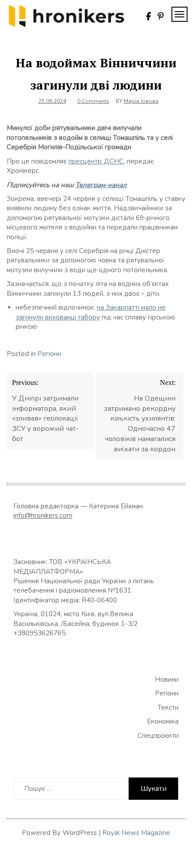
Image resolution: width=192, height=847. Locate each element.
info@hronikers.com (42, 515)
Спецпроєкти (158, 735)
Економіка (163, 721)
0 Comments (93, 101)
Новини (167, 679)
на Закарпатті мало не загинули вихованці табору (91, 312)
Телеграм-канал (101, 184)
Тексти (168, 707)
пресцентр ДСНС (96, 161)
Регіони (49, 353)
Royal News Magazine (136, 832)
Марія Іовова (141, 101)
